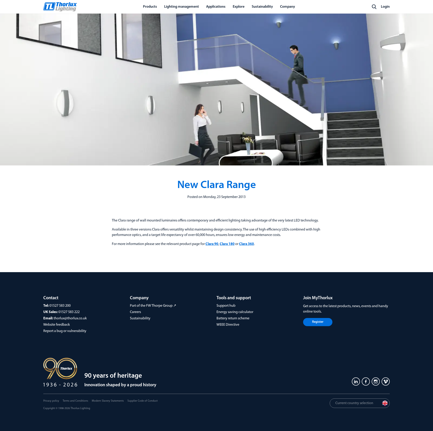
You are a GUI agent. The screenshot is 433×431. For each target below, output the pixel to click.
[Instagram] (375, 381)
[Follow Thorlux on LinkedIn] (355, 381)
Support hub (225, 306)
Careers (135, 312)
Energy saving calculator (234, 312)
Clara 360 (246, 244)
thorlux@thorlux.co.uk (70, 318)
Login (385, 7)
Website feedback (56, 325)
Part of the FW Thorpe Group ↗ (153, 306)
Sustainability (140, 318)
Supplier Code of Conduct (142, 401)
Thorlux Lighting (80, 408)
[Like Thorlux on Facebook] (365, 381)
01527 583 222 (69, 312)
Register (317, 322)
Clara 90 (211, 244)
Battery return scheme (232, 318)
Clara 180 (227, 244)
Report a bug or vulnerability (64, 331)
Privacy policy (51, 401)
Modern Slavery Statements (108, 401)
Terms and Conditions (75, 401)
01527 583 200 (60, 306)
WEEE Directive (227, 325)
